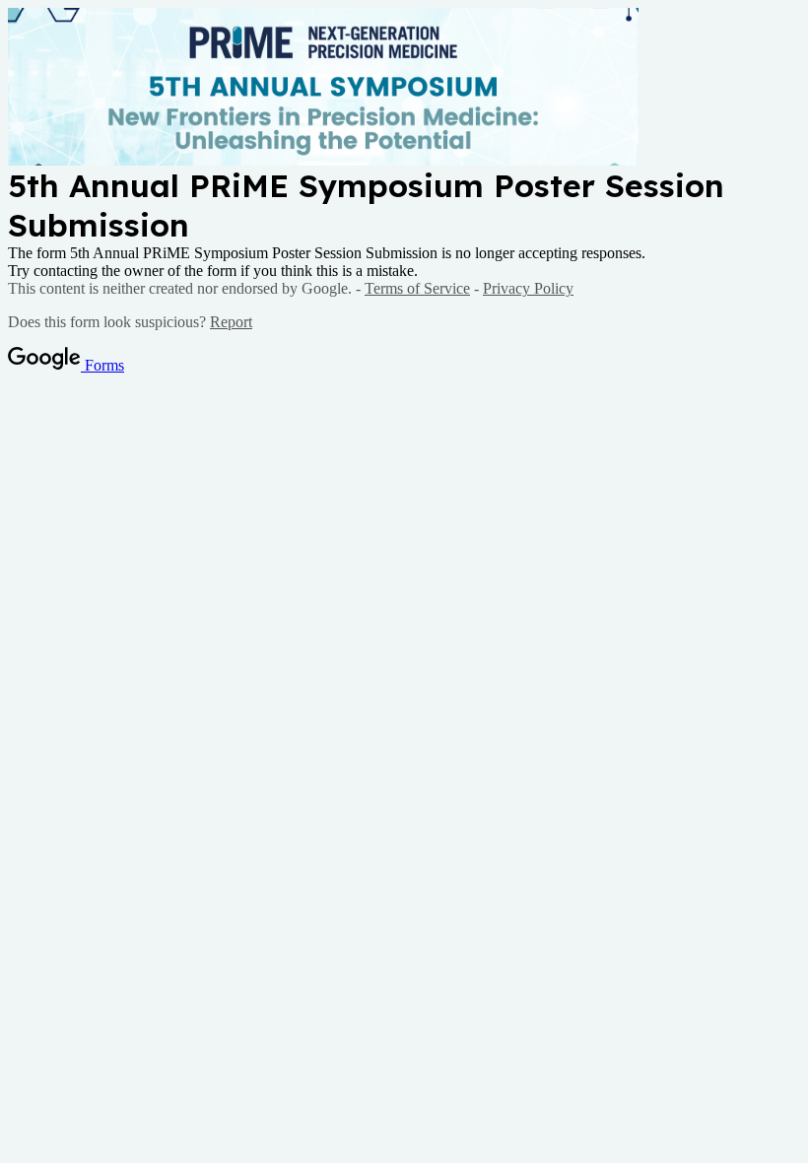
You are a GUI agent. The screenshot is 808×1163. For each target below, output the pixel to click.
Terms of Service (417, 288)
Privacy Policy (528, 288)
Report (231, 321)
